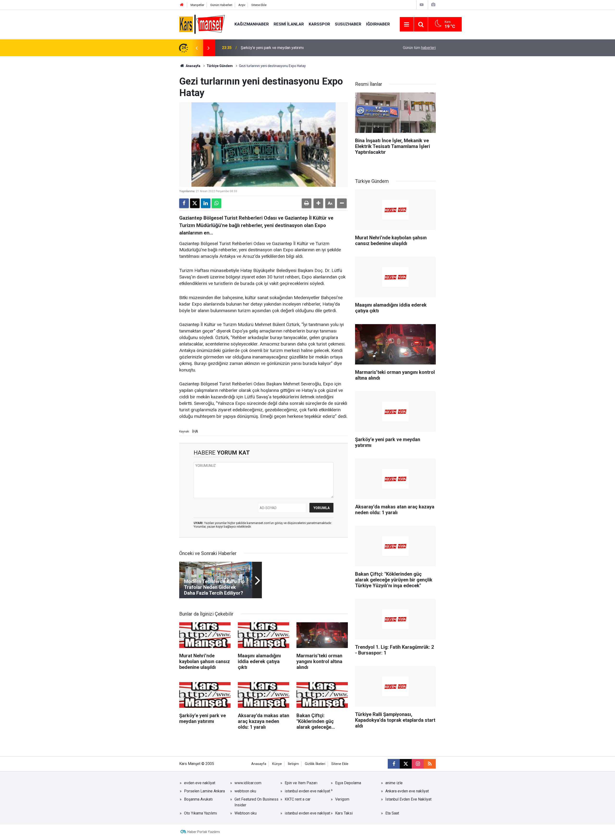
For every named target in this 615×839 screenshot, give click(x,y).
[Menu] (406, 24)
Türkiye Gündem (220, 66)
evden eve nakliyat (199, 783)
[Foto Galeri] (433, 4)
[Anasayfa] (181, 5)
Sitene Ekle (258, 5)
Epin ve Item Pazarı (301, 783)
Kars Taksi (344, 813)
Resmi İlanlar (289, 24)
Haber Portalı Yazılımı (203, 832)
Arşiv (241, 5)
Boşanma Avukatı (198, 799)
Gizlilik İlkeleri (315, 764)
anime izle (394, 783)
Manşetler (197, 5)
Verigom (342, 799)
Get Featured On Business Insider (256, 802)
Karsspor (319, 24)
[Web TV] (421, 4)
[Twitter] (195, 203)
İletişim (293, 764)
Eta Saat (392, 813)
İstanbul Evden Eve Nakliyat (408, 799)
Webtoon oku (245, 813)
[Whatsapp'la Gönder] (216, 203)
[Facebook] (184, 203)
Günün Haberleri (221, 5)
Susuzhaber (348, 24)
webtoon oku (245, 791)
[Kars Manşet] (202, 24)
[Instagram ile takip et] (418, 764)
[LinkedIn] (205, 203)
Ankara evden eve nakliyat (407, 791)
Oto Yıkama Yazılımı (200, 813)
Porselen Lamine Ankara (204, 791)
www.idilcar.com (247, 783)
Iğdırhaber (378, 24)
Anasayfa (192, 66)
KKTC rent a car (297, 799)
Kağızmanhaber (251, 24)
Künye (277, 764)
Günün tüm (419, 47)
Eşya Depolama (348, 783)
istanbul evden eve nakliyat (307, 791)
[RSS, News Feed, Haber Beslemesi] (430, 764)
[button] (318, 203)
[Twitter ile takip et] (406, 764)
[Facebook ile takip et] (394, 764)
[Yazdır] (306, 203)
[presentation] (197, 48)
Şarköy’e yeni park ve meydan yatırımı (272, 47)
